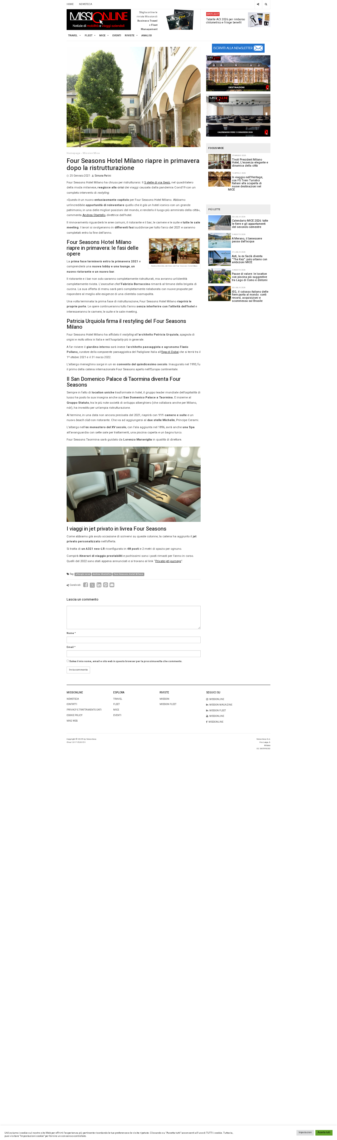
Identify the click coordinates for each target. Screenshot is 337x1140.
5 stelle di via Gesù (157, 182)
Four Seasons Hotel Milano (128, 574)
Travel (117, 699)
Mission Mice (91, 153)
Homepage (73, 153)
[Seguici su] (258, 4)
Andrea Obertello (93, 215)
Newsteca (73, 699)
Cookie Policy (74, 715)
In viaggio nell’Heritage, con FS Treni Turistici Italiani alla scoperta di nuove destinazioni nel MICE (245, 183)
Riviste (130, 35)
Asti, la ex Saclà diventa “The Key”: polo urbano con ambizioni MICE (249, 259)
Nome (70, 633)
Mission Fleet (168, 704)
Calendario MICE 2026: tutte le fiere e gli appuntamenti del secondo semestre (250, 224)
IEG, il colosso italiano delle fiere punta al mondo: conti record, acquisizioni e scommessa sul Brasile (250, 296)
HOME (70, 4)
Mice (116, 710)
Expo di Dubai (170, 352)
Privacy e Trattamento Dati (84, 710)
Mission (164, 699)
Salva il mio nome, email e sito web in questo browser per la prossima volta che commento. (125, 661)
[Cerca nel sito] (266, 4)
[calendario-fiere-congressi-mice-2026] (238, 115)
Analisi (146, 35)
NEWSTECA (85, 4)
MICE (102, 35)
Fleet (116, 704)
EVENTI (117, 715)
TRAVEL (73, 35)
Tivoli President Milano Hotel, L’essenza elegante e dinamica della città (250, 163)
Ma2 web (72, 721)
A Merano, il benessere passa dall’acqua (247, 240)
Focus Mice (216, 148)
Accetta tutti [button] (324, 1132)
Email (70, 647)
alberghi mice (83, 574)
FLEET (88, 35)
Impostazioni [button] (305, 1132)
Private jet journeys (168, 561)
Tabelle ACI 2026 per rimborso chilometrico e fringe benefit (225, 20)
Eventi (116, 35)
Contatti (72, 704)
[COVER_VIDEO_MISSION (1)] (238, 73)
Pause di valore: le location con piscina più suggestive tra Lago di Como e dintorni (249, 277)
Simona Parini (103, 176)
